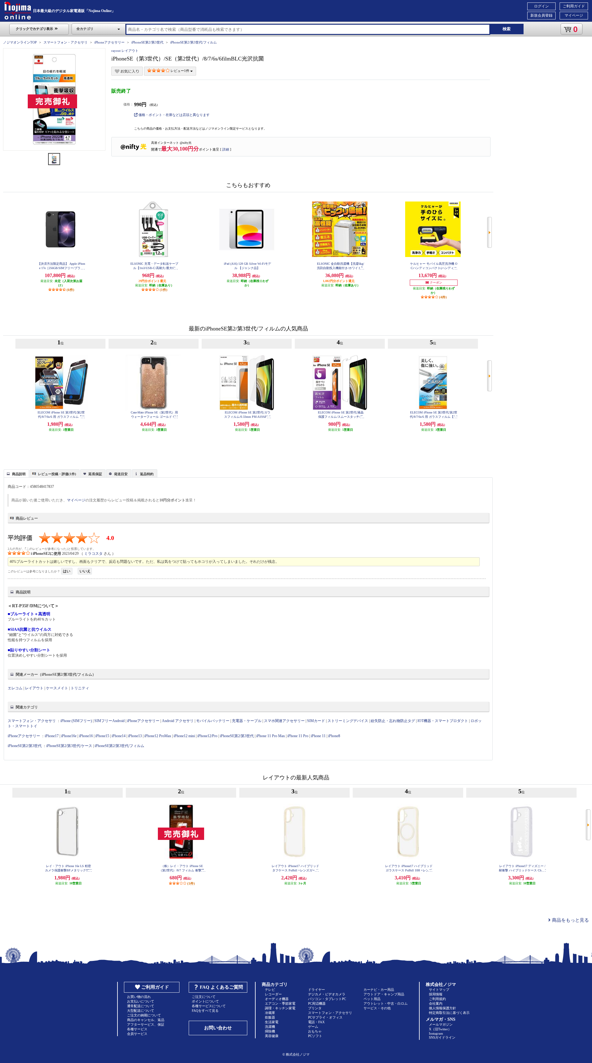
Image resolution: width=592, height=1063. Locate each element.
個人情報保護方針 (442, 1008)
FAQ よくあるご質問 (221, 987)
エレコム (15, 688)
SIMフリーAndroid (109, 721)
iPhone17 (52, 736)
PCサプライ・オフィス (325, 1017)
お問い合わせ (218, 1027)
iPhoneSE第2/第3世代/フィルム (193, 42)
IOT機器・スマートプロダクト (442, 721)
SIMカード (316, 721)
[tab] (16, 473)
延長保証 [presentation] (95, 474)
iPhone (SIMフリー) (76, 721)
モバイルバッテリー (212, 721)
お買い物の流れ (139, 997)
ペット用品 (372, 999)
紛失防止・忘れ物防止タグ (393, 721)
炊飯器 (270, 1017)
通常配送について (140, 1006)
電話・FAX (316, 1022)
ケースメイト (57, 688)
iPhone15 (102, 736)
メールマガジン (441, 1024)
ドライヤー (316, 989)
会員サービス (137, 1034)
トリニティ (80, 688)
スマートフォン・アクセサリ (65, 42)
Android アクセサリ (178, 721)
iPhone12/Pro (207, 736)
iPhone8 (334, 736)
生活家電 (271, 1022)
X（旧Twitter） (440, 1029)
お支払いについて (140, 1001)
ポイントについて (205, 1001)
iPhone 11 (318, 736)
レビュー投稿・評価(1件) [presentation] (57, 474)
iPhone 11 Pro (297, 736)
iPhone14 (118, 736)
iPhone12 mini (184, 736)
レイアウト (34, 688)
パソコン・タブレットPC (327, 999)
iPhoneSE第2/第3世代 (147, 42)
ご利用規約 (437, 999)
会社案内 (435, 1003)
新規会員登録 (541, 15)
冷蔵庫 (270, 1013)
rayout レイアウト (124, 50)
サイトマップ (439, 989)
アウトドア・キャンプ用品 (384, 994)
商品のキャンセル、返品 (145, 1020)
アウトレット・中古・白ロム (386, 1003)
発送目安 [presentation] (121, 474)
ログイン (541, 6)
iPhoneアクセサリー (109, 42)
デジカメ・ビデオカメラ (326, 994)
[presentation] (15, 473)
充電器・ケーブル (246, 721)
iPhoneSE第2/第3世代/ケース (69, 746)
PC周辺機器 (317, 1003)
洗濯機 (270, 1026)
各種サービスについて (209, 1006)
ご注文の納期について (144, 1015)
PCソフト (315, 1036)
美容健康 (271, 1036)
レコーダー (273, 994)
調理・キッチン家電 (280, 1008)
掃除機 (270, 1031)
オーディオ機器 (277, 999)
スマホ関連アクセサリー (284, 721)
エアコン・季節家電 (280, 1003)
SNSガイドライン (442, 1037)
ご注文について (204, 997)
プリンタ (315, 1008)
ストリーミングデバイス (347, 721)
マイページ (574, 15)
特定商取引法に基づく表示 (449, 1013)
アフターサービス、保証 (145, 1024)
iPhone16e (68, 736)
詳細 (225, 149)
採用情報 (435, 994)
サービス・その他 (377, 1008)
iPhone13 (135, 736)
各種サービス (137, 1029)
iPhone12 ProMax (157, 736)
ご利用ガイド (574, 6)
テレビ (270, 989)
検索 (507, 29)
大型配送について (140, 1010)
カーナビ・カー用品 (379, 989)
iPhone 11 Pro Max (270, 736)
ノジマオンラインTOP (20, 42)
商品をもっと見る (570, 920)
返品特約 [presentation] (147, 474)
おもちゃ (315, 1031)
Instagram (436, 1033)
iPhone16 (86, 736)
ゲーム (313, 1026)
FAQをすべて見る (205, 1010)
